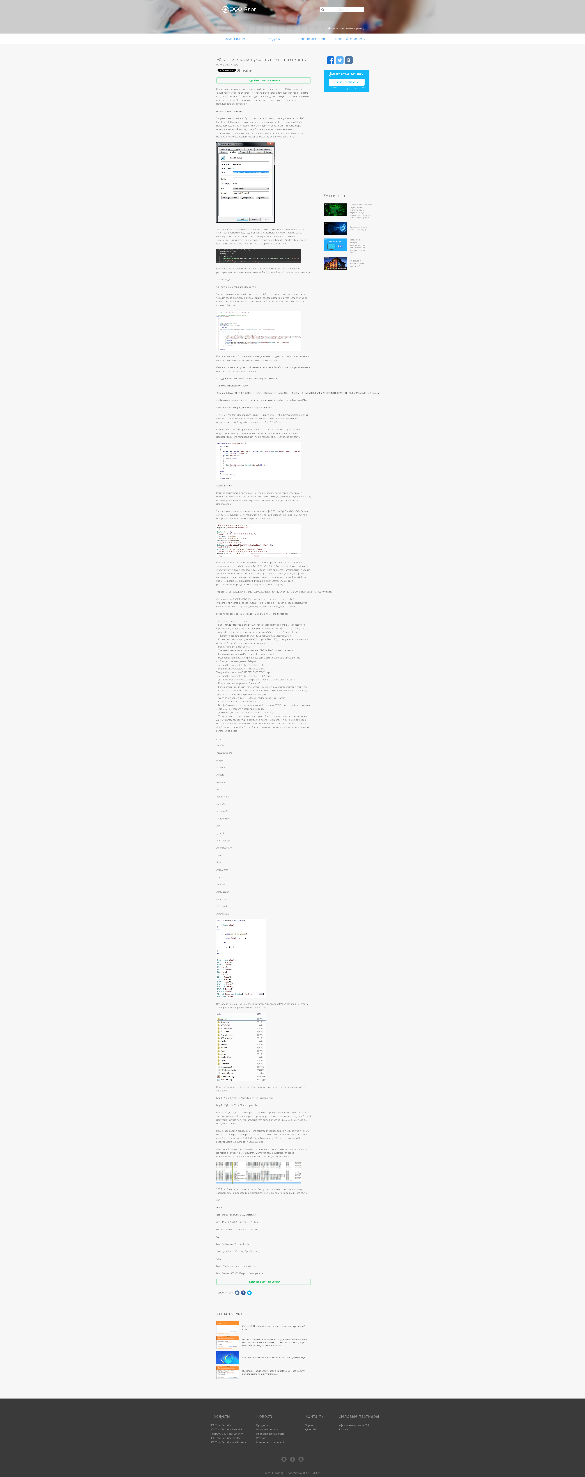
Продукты (273, 39)
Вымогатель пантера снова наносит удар (358, 228)
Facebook (330, 60)
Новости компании (311, 39)
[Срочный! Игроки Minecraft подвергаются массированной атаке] (227, 1327)
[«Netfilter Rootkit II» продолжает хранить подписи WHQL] (227, 1357)
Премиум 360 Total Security (226, 1433)
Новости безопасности (350, 39)
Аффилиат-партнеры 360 (354, 1425)
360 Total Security (220, 1425)
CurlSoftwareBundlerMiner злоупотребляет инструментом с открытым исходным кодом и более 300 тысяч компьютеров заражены (361, 211)
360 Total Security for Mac (225, 1438)
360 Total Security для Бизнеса (228, 1442)
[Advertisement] (346, 144)
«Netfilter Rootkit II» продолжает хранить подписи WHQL (273, 1357)
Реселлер (344, 1429)
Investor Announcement (270, 1442)
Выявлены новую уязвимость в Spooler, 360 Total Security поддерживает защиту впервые (273, 1372)
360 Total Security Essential (226, 1429)
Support (310, 1425)
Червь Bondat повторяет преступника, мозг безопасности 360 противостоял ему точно (357, 246)
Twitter (340, 60)
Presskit (261, 1438)
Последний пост (235, 39)
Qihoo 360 (311, 1429)
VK (349, 60)
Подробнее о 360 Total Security (264, 80)
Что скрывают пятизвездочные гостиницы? (357, 263)
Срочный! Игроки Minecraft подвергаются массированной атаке (273, 1327)
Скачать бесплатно (346, 82)
